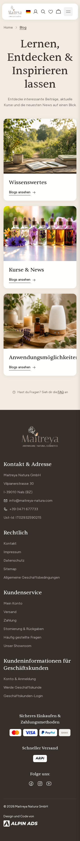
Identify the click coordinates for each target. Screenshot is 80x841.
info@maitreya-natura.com (30, 500)
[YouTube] (49, 783)
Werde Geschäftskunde (23, 687)
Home (8, 27)
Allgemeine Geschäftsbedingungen (32, 577)
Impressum (12, 552)
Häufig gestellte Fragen (22, 637)
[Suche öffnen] (43, 11)
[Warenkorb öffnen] (58, 11)
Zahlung (10, 620)
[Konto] (35, 11)
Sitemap (10, 569)
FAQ (61, 392)
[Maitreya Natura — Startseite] (14, 11)
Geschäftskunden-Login (23, 696)
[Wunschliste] (50, 11)
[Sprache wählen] (28, 11)
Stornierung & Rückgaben (24, 629)
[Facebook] (31, 783)
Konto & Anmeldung (20, 679)
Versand (10, 612)
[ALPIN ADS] (40, 823)
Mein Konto (13, 603)
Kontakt (10, 543)
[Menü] (68, 11)
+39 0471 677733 (23, 509)
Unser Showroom (17, 646)
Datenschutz (14, 560)
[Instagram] (40, 783)
